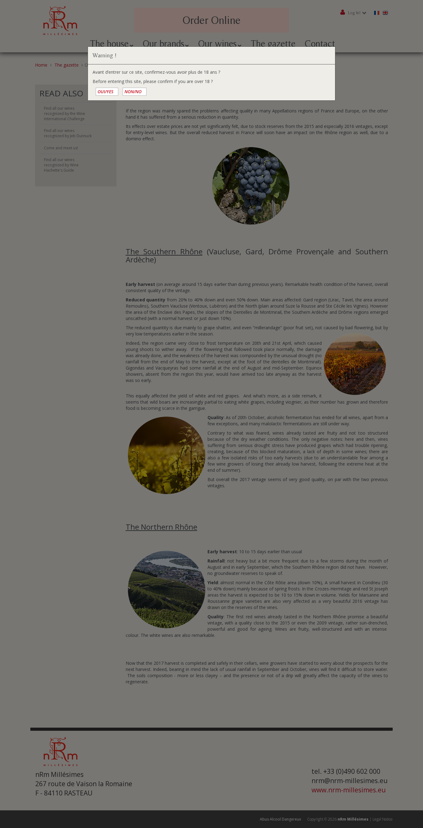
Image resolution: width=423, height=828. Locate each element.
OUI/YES (105, 91)
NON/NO (133, 91)
